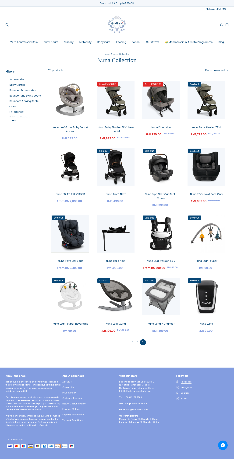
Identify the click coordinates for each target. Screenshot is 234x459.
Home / (108, 54)
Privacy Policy (69, 392)
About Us (67, 381)
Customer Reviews (72, 398)
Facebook (186, 381)
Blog (221, 42)
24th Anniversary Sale (24, 42)
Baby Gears (50, 42)
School (136, 42)
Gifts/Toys (152, 42)
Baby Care (103, 42)
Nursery (69, 42)
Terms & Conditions (72, 420)
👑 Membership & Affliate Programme (189, 42)
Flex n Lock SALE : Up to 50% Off (117, 3)
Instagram (186, 387)
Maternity (85, 42)
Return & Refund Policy (73, 403)
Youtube (185, 392)
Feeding (121, 42)
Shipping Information (73, 414)
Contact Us (68, 387)
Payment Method (71, 409)
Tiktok (184, 398)
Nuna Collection (121, 54)
